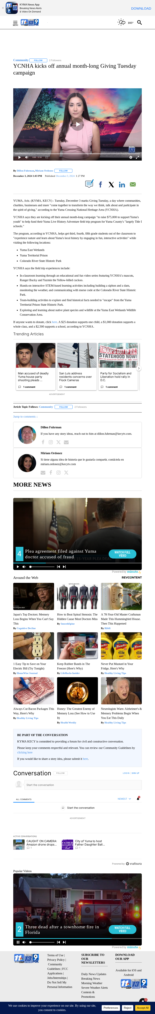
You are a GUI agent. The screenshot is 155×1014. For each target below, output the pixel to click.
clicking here (25, 752)
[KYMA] (33, 22)
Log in (126, 773)
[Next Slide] (138, 368)
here (54, 322)
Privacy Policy (56, 959)
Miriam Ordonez (44, 170)
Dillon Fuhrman (25, 170)
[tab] (23, 799)
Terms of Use (55, 955)
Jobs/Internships (56, 977)
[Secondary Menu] (18, 22)
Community (46, 406)
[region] (77, 818)
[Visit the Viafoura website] (134, 863)
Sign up (135, 773)
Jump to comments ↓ (25, 416)
